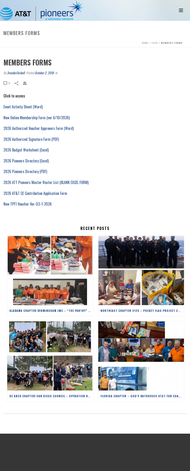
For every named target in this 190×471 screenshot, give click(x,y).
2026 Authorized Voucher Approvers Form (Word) (38, 128)
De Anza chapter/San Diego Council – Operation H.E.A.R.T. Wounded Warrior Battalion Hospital (51, 396)
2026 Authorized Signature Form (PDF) (31, 139)
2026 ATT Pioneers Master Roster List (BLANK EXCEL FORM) (46, 182)
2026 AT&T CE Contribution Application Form (35, 193)
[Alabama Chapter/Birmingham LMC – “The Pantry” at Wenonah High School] (50, 270)
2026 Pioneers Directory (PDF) (25, 171)
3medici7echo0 (16, 72)
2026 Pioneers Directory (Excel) (26, 161)
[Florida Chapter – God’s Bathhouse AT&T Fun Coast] (141, 355)
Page (155, 43)
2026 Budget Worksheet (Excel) (26, 150)
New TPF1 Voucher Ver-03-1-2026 (27, 204)
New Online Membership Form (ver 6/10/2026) (36, 117)
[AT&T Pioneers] (42, 10)
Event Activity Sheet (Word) (23, 107)
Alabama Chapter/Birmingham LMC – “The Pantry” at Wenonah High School (51, 311)
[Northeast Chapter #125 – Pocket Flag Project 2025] (141, 270)
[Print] (27, 82)
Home (145, 43)
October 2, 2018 (44, 72)
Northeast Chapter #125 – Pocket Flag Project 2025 (142, 311)
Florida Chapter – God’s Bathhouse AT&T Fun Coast (141, 396)
